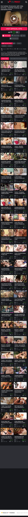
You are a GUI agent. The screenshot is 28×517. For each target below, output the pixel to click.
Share (24, 35)
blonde (19, 43)
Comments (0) (15, 38)
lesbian (9, 45)
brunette (4, 45)
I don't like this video (11, 32)
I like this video (9, 32)
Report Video (16, 35)
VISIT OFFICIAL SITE (14, 29)
